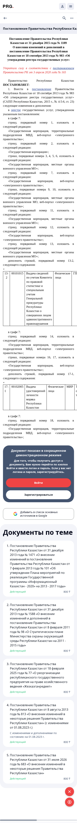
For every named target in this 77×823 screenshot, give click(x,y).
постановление (41, 89)
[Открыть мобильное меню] (70, 6)
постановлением (63, 68)
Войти (38, 482)
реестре (16, 110)
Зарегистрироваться (38, 494)
